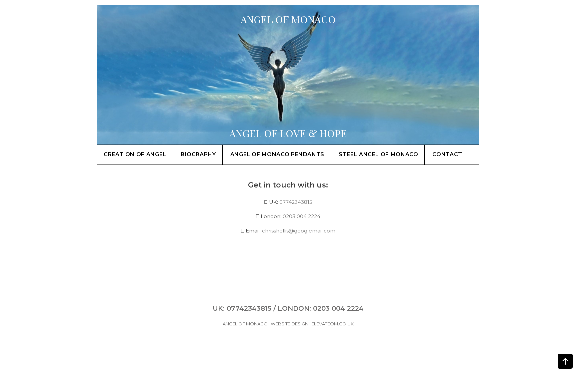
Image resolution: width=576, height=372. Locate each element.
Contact (447, 154)
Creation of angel (135, 154)
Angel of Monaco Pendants (277, 154)
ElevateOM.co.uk (332, 323)
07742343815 (295, 202)
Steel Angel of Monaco (378, 154)
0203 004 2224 (301, 216)
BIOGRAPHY (198, 154)
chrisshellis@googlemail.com (298, 230)
